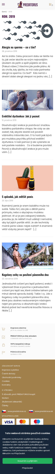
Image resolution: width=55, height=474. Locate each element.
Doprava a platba (10, 369)
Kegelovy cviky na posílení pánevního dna (25, 275)
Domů (4, 12)
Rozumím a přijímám (27, 461)
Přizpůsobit (27, 468)
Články (5, 405)
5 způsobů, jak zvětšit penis (17, 197)
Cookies (6, 381)
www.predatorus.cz (17, 411)
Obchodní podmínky (11, 377)
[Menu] (6, 4)
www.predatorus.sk (44, 411)
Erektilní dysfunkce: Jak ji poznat (21, 116)
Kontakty (6, 384)
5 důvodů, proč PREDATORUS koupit (18, 394)
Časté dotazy (8, 373)
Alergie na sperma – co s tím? (19, 47)
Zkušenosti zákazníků (12, 401)
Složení (5, 398)
